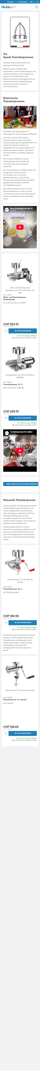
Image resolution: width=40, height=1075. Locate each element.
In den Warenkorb (24, 331)
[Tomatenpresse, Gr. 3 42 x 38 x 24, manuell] (20, 563)
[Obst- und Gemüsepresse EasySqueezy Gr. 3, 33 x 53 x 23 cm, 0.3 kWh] (20, 271)
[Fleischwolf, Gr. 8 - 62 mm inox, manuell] (20, 674)
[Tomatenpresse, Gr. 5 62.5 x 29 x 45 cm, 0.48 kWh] (20, 358)
